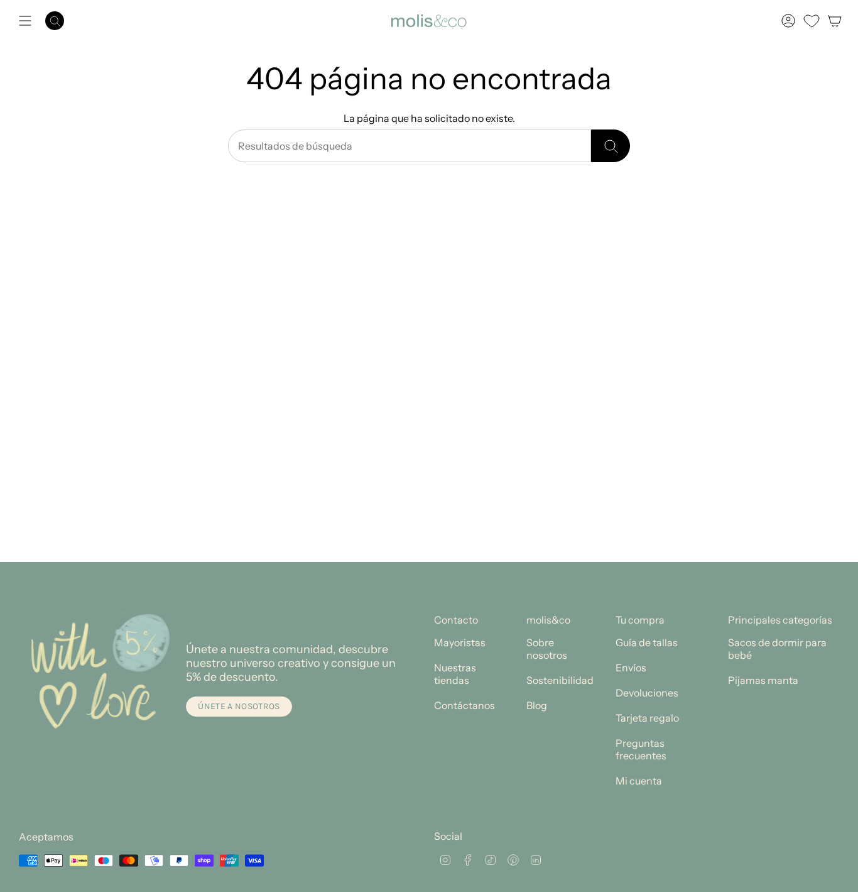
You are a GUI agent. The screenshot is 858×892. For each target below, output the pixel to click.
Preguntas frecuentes (641, 749)
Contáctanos (464, 705)
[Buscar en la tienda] (610, 145)
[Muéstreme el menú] (25, 20)
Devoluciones (647, 692)
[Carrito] (834, 20)
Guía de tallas (647, 642)
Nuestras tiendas (455, 673)
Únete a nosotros (239, 706)
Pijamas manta (763, 680)
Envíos (631, 667)
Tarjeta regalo (647, 718)
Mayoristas (460, 642)
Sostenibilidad (560, 680)
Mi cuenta (639, 780)
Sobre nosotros (546, 648)
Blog (536, 705)
